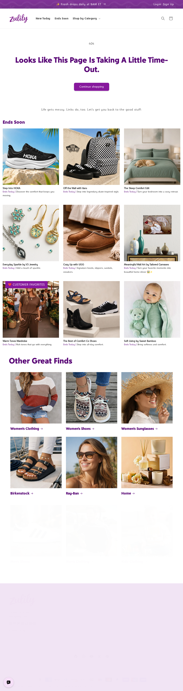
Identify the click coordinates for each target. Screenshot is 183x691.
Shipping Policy (85, 635)
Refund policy (35, 686)
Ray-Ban (72, 493)
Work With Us (121, 599)
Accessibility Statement (90, 647)
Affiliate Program (120, 607)
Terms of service (72, 686)
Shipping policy (93, 686)
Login (157, 4)
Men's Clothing (77, 561)
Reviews (148, 613)
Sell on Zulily (117, 613)
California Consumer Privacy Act (55, 615)
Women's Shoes (78, 429)
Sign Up (168, 4)
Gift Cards (150, 625)
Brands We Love (153, 607)
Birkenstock (19, 493)
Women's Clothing (24, 429)
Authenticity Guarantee (83, 627)
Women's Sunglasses (137, 429)
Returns (81, 641)
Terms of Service (52, 623)
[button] (86, 18)
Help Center (83, 607)
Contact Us (83, 613)
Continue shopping (91, 86)
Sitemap (47, 635)
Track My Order (85, 619)
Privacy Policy (51, 629)
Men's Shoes (20, 561)
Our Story (48, 607)
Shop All (149, 619)
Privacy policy (53, 686)
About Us (50, 599)
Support (82, 599)
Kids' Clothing (132, 561)
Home (126, 493)
